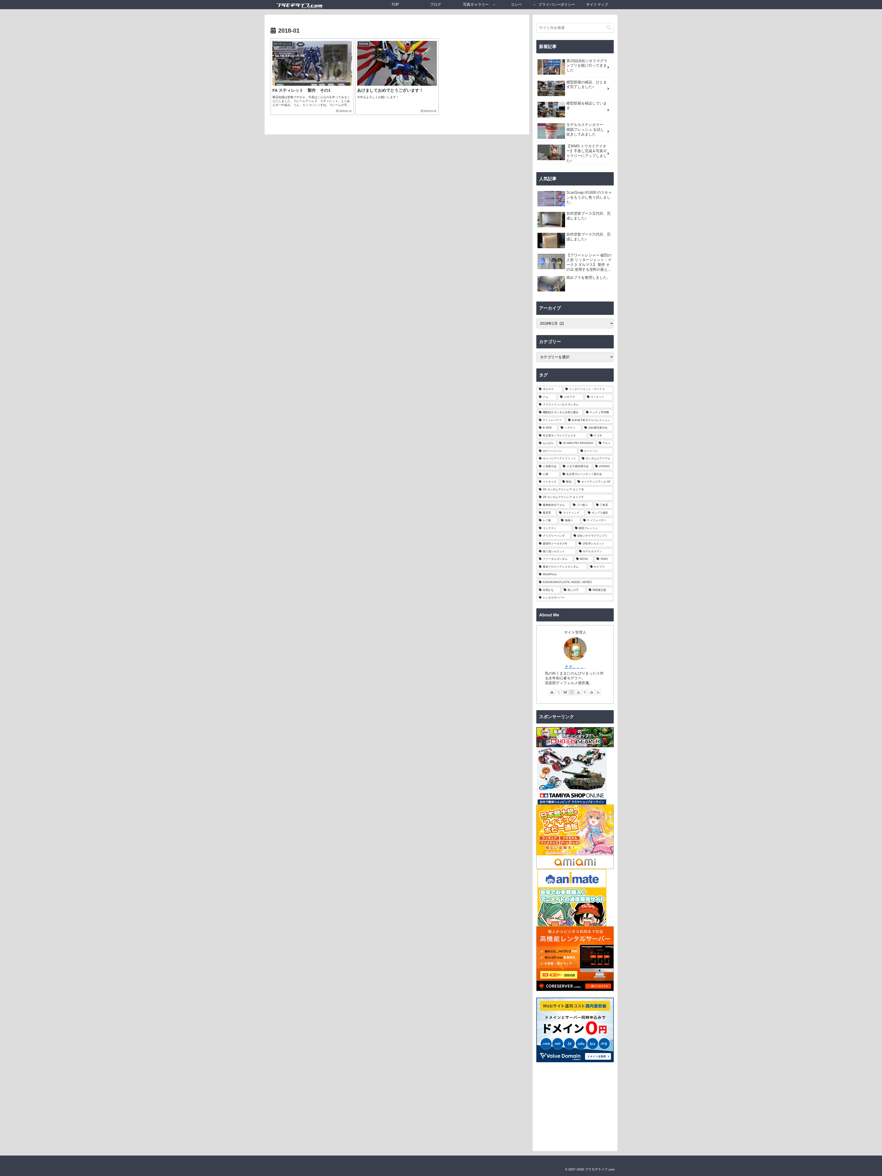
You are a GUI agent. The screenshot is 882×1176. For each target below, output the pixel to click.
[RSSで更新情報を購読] (598, 692)
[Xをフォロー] (559, 692)
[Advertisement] (575, 1107)
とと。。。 (575, 666)
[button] (609, 27)
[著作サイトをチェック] (552, 692)
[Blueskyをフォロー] (565, 692)
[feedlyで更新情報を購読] (591, 692)
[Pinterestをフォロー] (585, 692)
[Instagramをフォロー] (572, 692)
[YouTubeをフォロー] (578, 692)
